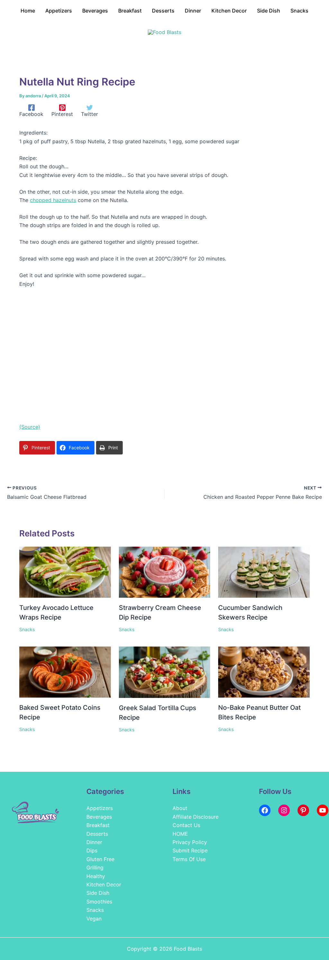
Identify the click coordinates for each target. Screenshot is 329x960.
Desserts (97, 834)
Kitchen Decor (103, 884)
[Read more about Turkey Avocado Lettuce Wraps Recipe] (65, 571)
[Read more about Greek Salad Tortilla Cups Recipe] (164, 671)
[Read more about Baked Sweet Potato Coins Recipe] (65, 671)
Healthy (95, 876)
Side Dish (97, 893)
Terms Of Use (189, 859)
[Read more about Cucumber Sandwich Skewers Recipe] (264, 571)
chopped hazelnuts (53, 200)
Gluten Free (100, 859)
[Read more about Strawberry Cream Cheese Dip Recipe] (164, 571)
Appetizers (99, 808)
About (180, 808)
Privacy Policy (190, 842)
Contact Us (186, 825)
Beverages (99, 817)
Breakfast (98, 825)
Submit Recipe (190, 850)
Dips (91, 850)
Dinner (94, 842)
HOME (180, 834)
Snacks (27, 629)
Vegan (94, 918)
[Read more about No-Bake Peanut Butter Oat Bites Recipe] (264, 671)
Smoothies (99, 901)
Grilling (94, 867)
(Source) (29, 427)
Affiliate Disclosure (195, 817)
